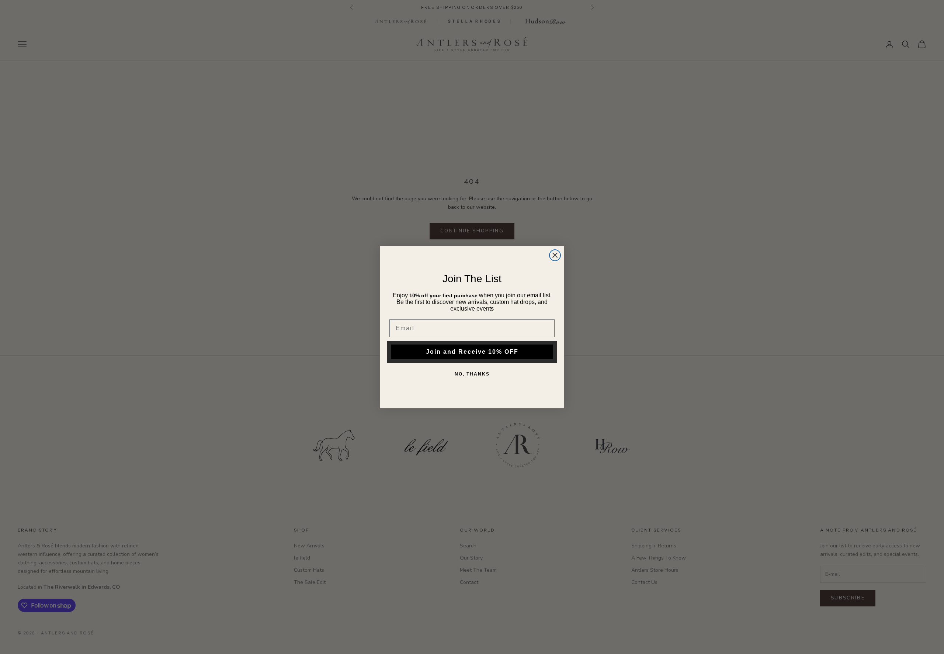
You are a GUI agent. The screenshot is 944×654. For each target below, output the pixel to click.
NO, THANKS (472, 374)
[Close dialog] (554, 255)
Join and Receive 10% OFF (472, 352)
